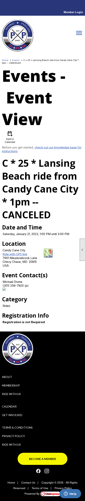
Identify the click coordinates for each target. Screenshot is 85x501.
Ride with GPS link (15, 254)
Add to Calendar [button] (10, 137)
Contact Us (28, 482)
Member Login (73, 12)
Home (5, 60)
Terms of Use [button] (40, 488)
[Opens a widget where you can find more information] (70, 494)
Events (16, 60)
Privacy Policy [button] (63, 488)
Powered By (32, 493)
